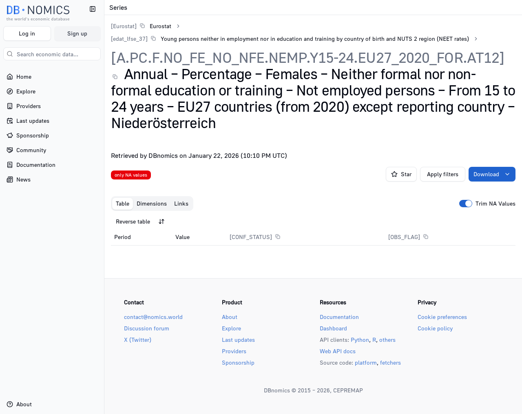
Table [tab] (122, 203)
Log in (27, 33)
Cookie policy (435, 328)
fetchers (390, 362)
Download (486, 173)
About (229, 316)
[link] (141, 26)
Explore (231, 328)
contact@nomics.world (153, 316)
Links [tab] (181, 203)
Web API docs (338, 351)
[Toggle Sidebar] (104, 207)
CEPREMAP (348, 390)
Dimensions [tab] (152, 203)
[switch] (465, 203)
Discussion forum (146, 328)
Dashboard (333, 328)
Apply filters (442, 173)
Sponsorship (238, 362)
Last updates (238, 339)
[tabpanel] (313, 230)
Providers (234, 351)
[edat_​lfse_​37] (129, 38)
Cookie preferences (442, 316)
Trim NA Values (495, 203)
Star (406, 173)
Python (360, 339)
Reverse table (133, 221)
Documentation (339, 316)
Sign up (77, 33)
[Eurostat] (124, 25)
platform (366, 362)
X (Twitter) (137, 339)
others (387, 339)
